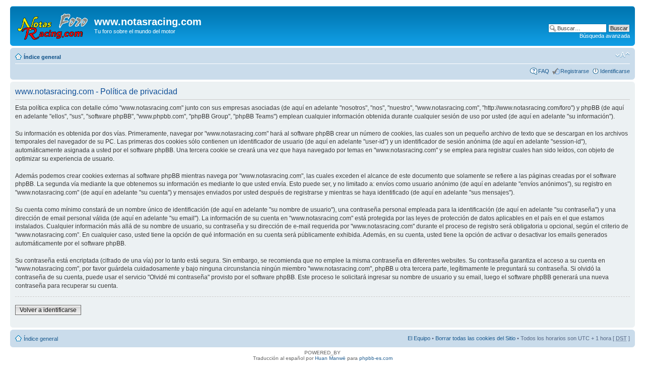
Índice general (42, 57)
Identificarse (615, 71)
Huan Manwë (330, 358)
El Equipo (419, 338)
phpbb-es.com (376, 358)
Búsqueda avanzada (604, 36)
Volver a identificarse (48, 310)
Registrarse (574, 71)
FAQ (543, 71)
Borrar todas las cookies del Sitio (475, 338)
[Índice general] (53, 25)
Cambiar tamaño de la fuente (622, 54)
